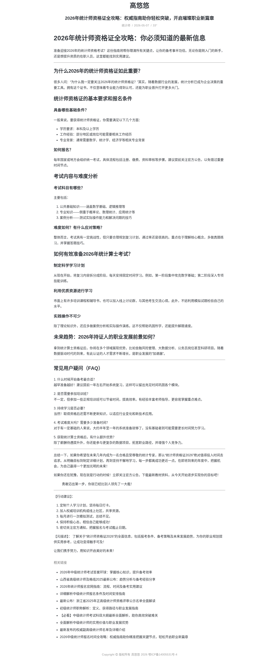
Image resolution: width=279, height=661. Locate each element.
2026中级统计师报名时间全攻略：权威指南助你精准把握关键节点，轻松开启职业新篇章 (124, 637)
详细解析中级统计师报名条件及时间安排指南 (92, 593)
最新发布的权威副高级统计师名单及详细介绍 (92, 630)
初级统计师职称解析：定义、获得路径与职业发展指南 (99, 608)
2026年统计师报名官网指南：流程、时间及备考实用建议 (101, 586)
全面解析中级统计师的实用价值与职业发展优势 (94, 622)
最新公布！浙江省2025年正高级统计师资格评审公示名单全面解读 (107, 601)
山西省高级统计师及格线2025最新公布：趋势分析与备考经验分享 (107, 579)
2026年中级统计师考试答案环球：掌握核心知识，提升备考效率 (106, 572)
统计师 (126, 25)
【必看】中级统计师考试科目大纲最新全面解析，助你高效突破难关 (109, 615)
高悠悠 (139, 5)
